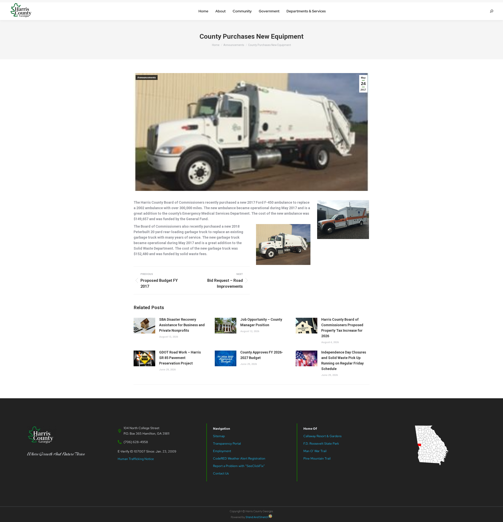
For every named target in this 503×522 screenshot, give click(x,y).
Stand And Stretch (257, 517)
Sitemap (219, 436)
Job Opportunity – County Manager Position (261, 322)
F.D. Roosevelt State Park (321, 443)
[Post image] (144, 325)
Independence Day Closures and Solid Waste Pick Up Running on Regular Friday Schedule (343, 360)
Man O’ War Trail (315, 451)
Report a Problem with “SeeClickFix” (239, 466)
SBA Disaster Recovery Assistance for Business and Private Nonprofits (182, 324)
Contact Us (221, 473)
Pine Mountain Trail (317, 458)
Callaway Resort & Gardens (322, 436)
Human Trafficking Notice (136, 459)
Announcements (146, 77)
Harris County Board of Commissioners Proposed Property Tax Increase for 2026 (342, 327)
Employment (222, 451)
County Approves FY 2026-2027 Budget (261, 355)
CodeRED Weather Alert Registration (239, 458)
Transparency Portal (227, 443)
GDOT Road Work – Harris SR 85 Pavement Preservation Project (180, 357)
